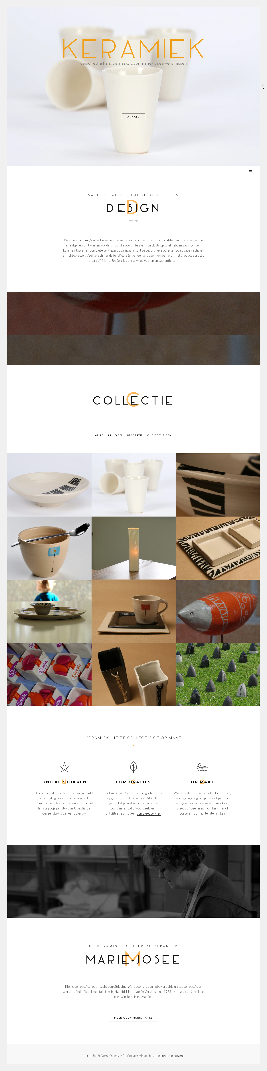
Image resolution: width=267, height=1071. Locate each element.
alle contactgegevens (169, 1056)
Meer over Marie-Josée (133, 1017)
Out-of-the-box (159, 435)
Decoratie (135, 435)
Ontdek (133, 117)
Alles (99, 435)
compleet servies (149, 813)
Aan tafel (115, 435)
